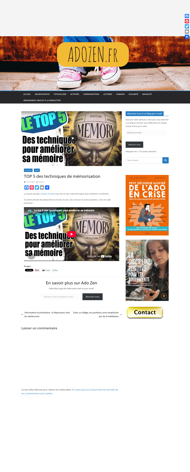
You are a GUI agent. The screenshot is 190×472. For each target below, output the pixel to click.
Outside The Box (47, 194)
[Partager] (186, 36)
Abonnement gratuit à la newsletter (42, 100)
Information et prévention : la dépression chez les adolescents (47, 314)
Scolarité (133, 94)
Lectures (107, 94)
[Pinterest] (186, 21)
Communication (91, 94)
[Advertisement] (77, 18)
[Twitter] (186, 26)
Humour (120, 94)
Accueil (27, 94)
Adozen (41, 182)
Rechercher (165, 160)
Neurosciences (42, 94)
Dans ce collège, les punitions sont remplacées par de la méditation (96, 314)
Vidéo (37, 170)
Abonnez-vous (93, 296)
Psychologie (60, 94)
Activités (74, 94)
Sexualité (147, 94)
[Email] (186, 31)
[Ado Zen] (95, 38)
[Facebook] (186, 16)
